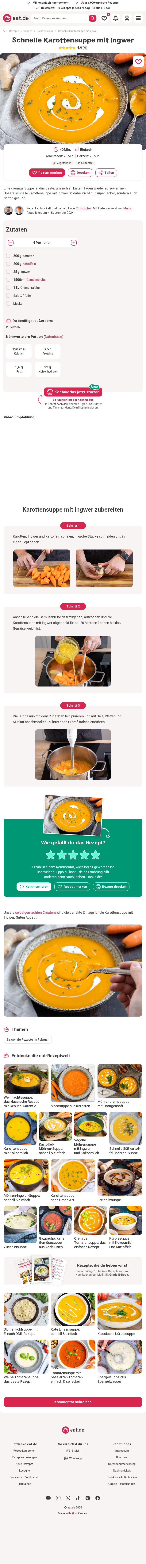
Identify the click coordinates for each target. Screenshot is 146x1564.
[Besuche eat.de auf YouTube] (48, 1498)
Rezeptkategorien (24, 1450)
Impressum (122, 1450)
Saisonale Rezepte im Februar (28, 1039)
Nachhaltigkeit (122, 1470)
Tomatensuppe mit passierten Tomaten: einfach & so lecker (67, 1377)
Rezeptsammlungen (24, 1457)
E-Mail (75, 1450)
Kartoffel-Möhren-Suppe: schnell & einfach (52, 1148)
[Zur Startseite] (16, 18)
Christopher (83, 208)
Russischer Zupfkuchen (24, 1477)
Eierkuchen (24, 1484)
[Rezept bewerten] (73, 854)
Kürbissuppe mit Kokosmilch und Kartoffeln (121, 1242)
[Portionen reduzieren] (10, 242)
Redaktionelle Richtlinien (122, 1477)
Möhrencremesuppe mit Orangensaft (113, 1104)
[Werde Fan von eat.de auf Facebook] (98, 1498)
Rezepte (14, 31)
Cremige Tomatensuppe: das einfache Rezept (90, 1242)
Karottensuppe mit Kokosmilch (16, 1151)
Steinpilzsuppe (109, 1200)
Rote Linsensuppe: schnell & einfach (65, 1331)
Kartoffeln (29, 264)
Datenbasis (53, 337)
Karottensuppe (45, 31)
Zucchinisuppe (15, 1247)
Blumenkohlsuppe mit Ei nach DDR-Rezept (21, 1331)
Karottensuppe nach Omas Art (63, 1198)
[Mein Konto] (127, 18)
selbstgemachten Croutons (35, 912)
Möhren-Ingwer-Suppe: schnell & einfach (22, 1198)
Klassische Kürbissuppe (116, 1334)
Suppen (28, 31)
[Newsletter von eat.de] (73, 1271)
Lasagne (24, 1470)
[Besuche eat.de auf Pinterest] (88, 1498)
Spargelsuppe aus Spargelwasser (112, 1379)
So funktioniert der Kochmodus (73, 399)
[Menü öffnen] (138, 18)
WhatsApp (75, 1458)
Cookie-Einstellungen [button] (121, 1484)
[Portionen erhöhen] (73, 242)
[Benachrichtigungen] (115, 18)
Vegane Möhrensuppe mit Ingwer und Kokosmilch (86, 1146)
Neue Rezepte (24, 1464)
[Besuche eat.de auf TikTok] (78, 1498)
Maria (127, 208)
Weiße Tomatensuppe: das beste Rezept (21, 1379)
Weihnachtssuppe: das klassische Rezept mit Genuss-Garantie (21, 1101)
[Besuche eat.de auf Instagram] (58, 1498)
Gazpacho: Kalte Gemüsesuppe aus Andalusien (51, 1242)
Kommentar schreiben (73, 1402)
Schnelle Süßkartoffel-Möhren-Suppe (124, 1151)
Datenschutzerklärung (122, 1464)
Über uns (121, 1457)
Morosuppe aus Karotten (70, 1106)
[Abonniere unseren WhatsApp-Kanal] (68, 1498)
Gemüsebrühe (36, 280)
